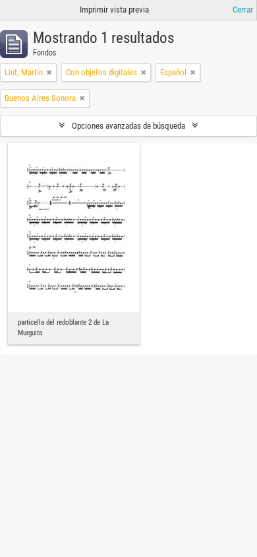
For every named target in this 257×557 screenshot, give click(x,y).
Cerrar (243, 10)
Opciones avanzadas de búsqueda (128, 126)
